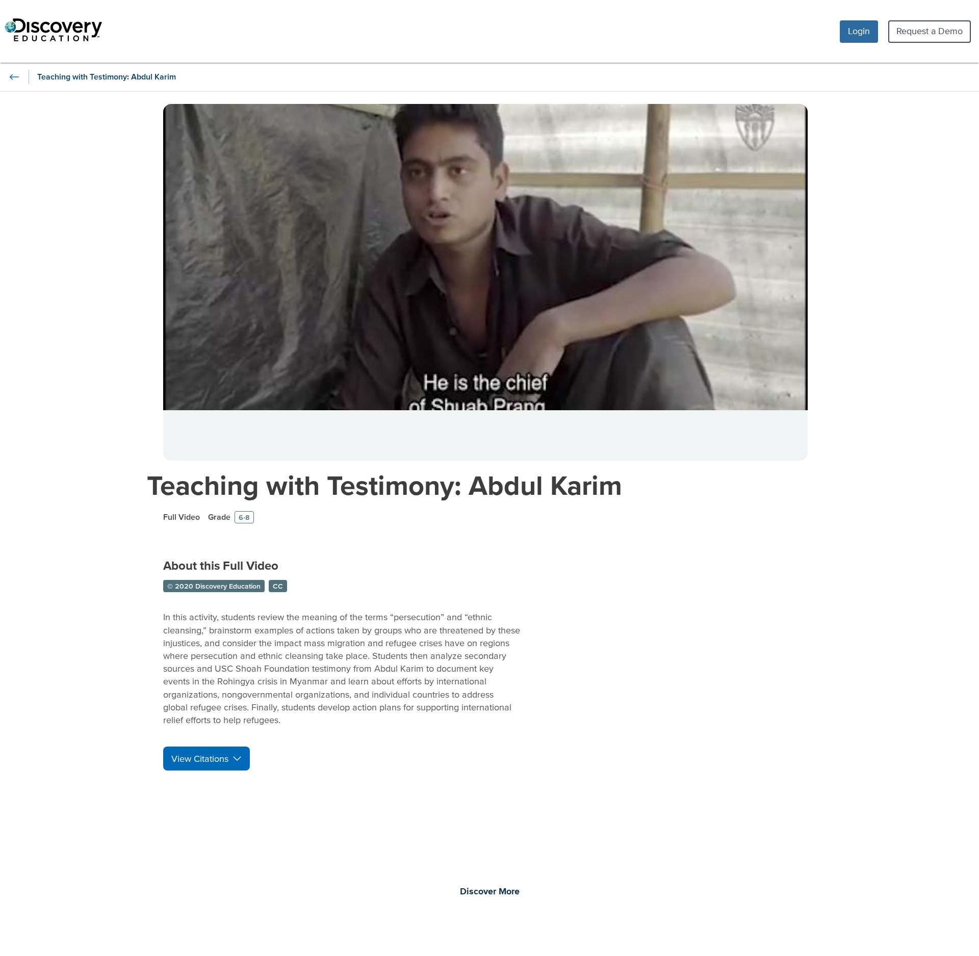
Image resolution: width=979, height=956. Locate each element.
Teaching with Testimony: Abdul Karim (384, 484)
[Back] (14, 77)
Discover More (490, 891)
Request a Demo (929, 30)
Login (859, 30)
